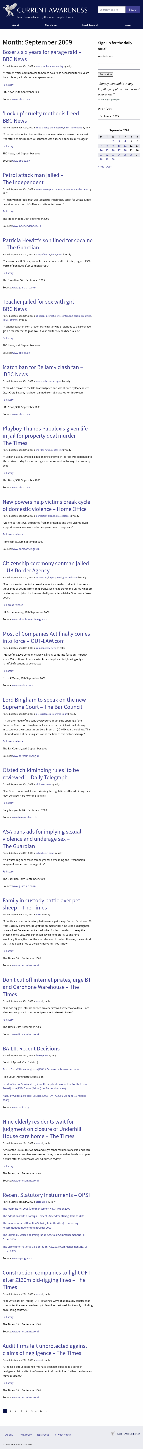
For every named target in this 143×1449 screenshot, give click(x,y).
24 (119, 155)
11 (125, 145)
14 (101, 150)
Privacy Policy (63, 1434)
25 (125, 155)
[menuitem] (16, 25)
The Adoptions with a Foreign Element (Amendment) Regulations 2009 (43, 1216)
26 (131, 155)
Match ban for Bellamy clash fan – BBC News (43, 370)
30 (113, 159)
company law (43, 648)
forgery (51, 577)
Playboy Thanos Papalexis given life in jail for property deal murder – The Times (45, 436)
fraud (59, 577)
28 (101, 159)
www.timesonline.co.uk (25, 965)
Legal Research (90, 25)
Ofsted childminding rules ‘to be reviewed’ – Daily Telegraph (41, 773)
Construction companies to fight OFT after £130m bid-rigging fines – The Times (47, 1280)
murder (78, 189)
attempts (68, 189)
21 (101, 155)
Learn (128, 25)
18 (125, 150)
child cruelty (42, 127)
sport (59, 381)
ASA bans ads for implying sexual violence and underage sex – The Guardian (42, 839)
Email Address (105, 56)
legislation (41, 1201)
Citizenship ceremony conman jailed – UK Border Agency (46, 567)
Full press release (13, 534)
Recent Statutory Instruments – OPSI (46, 1195)
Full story (8, 85)
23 (113, 155)
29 (107, 159)
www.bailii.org (20, 1107)
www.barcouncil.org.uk (25, 756)
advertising (42, 853)
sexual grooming (82, 316)
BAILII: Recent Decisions (31, 1048)
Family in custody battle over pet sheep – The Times (41, 904)
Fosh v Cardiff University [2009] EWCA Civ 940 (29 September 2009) (41, 1069)
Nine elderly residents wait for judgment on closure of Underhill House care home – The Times (42, 1129)
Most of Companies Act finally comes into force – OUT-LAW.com (46, 637)
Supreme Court (60, 714)
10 (119, 145)
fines (53, 254)
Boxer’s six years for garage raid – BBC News (42, 55)
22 (107, 155)
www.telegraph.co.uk (24, 817)
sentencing (57, 66)
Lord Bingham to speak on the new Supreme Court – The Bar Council (44, 703)
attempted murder (52, 189)
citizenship (41, 577)
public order (49, 381)
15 (107, 150)
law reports (42, 1055)
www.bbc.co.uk (21, 99)
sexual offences (10, 319)
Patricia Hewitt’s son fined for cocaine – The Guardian (48, 244)
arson (39, 189)
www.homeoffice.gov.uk (26, 549)
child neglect (56, 127)
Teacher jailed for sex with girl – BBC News (40, 305)
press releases (63, 516)
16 (113, 150)
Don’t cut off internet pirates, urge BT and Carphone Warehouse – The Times (47, 987)
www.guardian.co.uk (24, 287)
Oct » (109, 166)
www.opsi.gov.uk (22, 1258)
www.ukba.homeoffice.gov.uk (29, 619)
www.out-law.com (22, 685)
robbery (47, 66)
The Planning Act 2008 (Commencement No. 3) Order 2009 (36, 1208)
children (40, 316)
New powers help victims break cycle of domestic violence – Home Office (46, 505)
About (15, 25)
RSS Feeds (43, 1434)
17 (41, 1410)
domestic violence (45, 516)
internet (50, 316)
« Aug (101, 166)
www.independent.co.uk (26, 226)
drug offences (43, 254)
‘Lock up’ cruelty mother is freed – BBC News (43, 117)
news (39, 66)
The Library (51, 25)
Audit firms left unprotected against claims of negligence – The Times (45, 1349)
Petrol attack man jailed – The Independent (33, 178)
